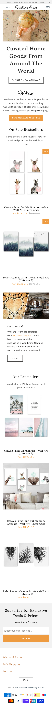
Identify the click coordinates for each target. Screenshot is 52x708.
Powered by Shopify (36, 688)
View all (15, 358)
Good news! (15, 326)
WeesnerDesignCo (21, 335)
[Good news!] (26, 306)
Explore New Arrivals (26, 80)
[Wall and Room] (26, 7)
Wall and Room (21, 688)
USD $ (24, 680)
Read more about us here (26, 118)
